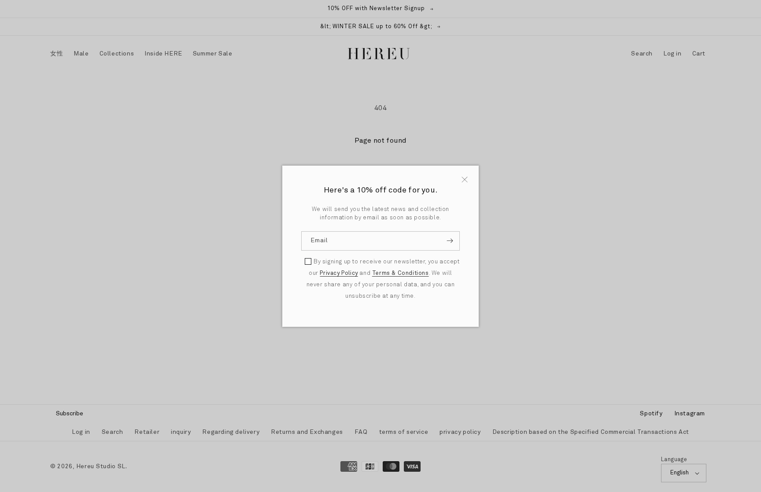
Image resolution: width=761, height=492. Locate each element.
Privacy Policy (339, 273)
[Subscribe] (449, 241)
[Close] (464, 179)
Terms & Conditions (400, 273)
